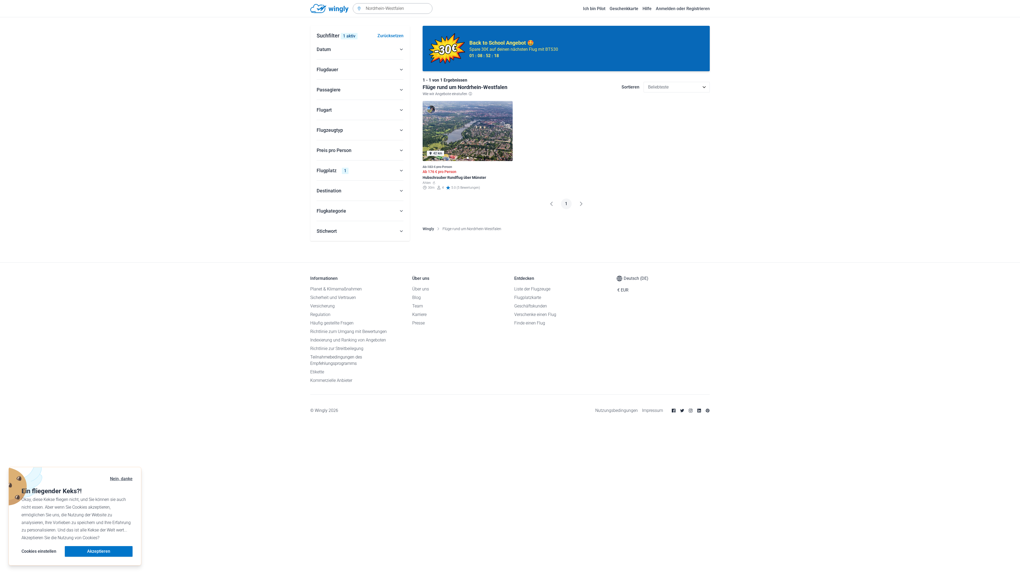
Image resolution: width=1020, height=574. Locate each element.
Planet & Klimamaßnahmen (336, 289)
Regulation (320, 314)
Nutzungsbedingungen (616, 410)
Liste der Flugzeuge (532, 289)
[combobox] (392, 8)
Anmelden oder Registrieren (683, 8)
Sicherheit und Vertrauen (333, 297)
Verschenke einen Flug (535, 314)
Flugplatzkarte (527, 297)
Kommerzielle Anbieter (331, 380)
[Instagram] (690, 410)
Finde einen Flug (529, 323)
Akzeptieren (98, 551)
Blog (416, 297)
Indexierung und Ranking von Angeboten (348, 340)
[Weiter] (581, 204)
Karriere (419, 314)
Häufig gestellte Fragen (332, 323)
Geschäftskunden (530, 306)
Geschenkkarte (624, 8)
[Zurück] (551, 204)
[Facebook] (674, 410)
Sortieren (630, 87)
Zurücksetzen (390, 35)
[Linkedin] (699, 410)
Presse (418, 323)
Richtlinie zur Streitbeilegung (336, 348)
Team (417, 306)
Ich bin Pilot (594, 8)
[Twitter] (682, 410)
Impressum (652, 410)
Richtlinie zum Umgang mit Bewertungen (348, 331)
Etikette (317, 371)
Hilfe (647, 8)
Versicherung (322, 306)
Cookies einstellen (39, 551)
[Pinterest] (708, 410)
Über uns (420, 289)
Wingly (428, 229)
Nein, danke (121, 478)
